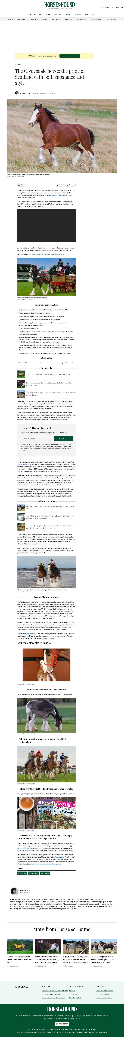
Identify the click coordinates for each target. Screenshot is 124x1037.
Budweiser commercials (58, 195)
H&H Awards (21, 19)
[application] (46, 225)
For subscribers (81, 19)
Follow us (61, 185)
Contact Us (73, 994)
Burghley (44, 19)
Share (22, 185)
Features (52, 93)
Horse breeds (33, 873)
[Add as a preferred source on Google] (62, 1024)
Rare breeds (45, 873)
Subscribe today (60, 857)
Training (68, 14)
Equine (18, 64)
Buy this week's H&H (23, 1016)
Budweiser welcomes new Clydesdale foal (46, 689)
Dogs (86, 14)
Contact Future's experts (43, 1016)
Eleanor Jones (69, 966)
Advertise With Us (75, 998)
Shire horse (32, 202)
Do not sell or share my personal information (62, 1019)
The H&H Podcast (95, 19)
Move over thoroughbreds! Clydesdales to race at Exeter (46, 788)
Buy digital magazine (63, 1016)
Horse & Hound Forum (104, 998)
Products (78, 14)
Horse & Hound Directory (105, 994)
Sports (48, 14)
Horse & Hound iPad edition (52, 994)
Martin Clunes (29, 634)
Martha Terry (27, 93)
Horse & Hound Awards (104, 991)
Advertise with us (101, 1016)
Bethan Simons (97, 966)
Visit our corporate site (90, 1029)
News (40, 14)
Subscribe (32, 14)
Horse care (58, 14)
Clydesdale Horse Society (25, 464)
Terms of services (44, 444)
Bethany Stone (13, 966)
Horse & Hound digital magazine (53, 998)
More (93, 14)
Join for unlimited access (69, 56)
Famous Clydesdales (57, 254)
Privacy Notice (27, 446)
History (47, 254)
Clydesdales (22, 873)
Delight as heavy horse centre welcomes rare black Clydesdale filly (42, 740)
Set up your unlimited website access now (48, 864)
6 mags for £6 (34, 19)
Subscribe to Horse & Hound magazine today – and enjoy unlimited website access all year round (45, 837)
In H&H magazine (110, 19)
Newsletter (68, 19)
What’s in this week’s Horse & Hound (55, 991)
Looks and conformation (35, 254)
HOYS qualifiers (56, 19)
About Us (72, 991)
